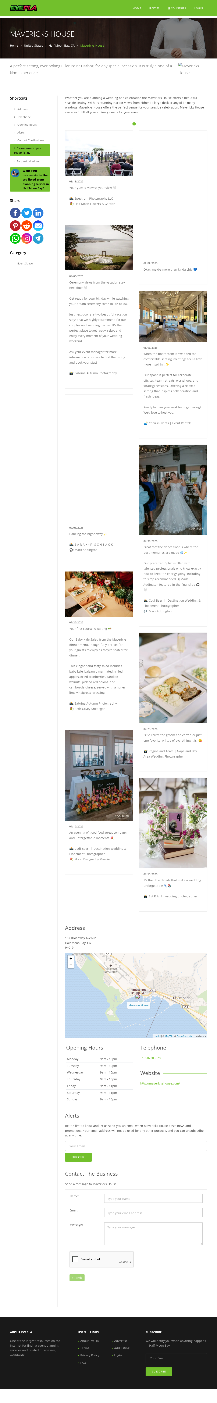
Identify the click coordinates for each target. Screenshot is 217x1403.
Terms (84, 1348)
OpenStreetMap (185, 1036)
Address (22, 109)
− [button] (71, 965)
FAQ (83, 1363)
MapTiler (169, 1036)
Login (198, 8)
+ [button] (71, 958)
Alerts (21, 132)
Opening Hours (27, 125)
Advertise (121, 1341)
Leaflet (157, 1036)
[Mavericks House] (137, 996)
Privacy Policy (89, 1355)
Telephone (24, 117)
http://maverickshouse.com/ (160, 1083)
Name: (74, 1196)
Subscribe (78, 1157)
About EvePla (89, 1341)
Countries (178, 8)
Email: (74, 1210)
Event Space (25, 263)
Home (137, 8)
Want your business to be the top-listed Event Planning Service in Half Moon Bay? (36, 179)
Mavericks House (139, 1005)
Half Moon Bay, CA (62, 45)
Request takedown (28, 161)
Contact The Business (30, 140)
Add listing (121, 1348)
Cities (155, 8)
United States (33, 45)
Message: (76, 1225)
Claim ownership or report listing (27, 150)
